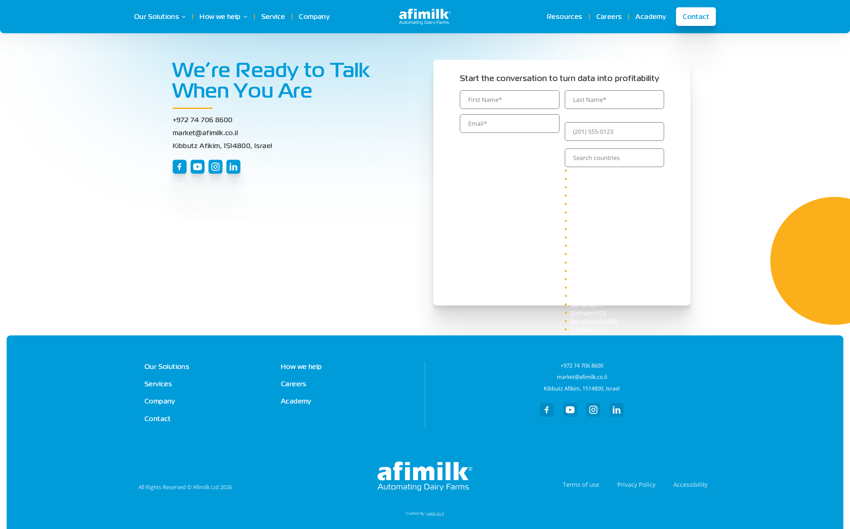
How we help (220, 16)
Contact (696, 16)
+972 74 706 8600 (202, 120)
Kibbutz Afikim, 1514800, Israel (222, 145)
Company (314, 16)
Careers (609, 16)
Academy (651, 16)
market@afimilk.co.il (205, 133)
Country (586, 118)
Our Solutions (156, 16)
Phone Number (584, 144)
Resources (564, 16)
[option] (614, 171)
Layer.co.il (435, 513)
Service (273, 16)
